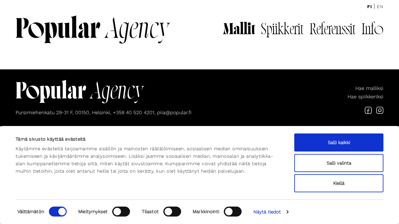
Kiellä (338, 183)
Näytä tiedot (267, 212)
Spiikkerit (282, 30)
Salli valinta (339, 163)
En (380, 6)
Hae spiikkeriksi (365, 97)
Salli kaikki (339, 142)
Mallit (239, 30)
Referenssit (333, 30)
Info (372, 30)
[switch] (121, 212)
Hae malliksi (369, 88)
